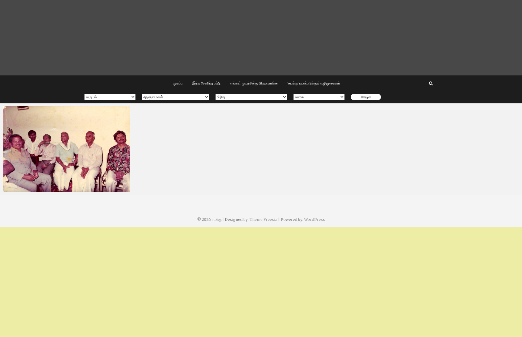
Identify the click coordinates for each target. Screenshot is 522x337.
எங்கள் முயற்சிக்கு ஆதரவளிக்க (254, 83)
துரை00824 (21, 189)
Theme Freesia (263, 219)
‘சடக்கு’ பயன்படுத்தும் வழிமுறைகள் (314, 83)
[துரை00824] (66, 149)
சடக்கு (216, 219)
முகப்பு (177, 83)
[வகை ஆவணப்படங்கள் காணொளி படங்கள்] (319, 97)
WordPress (314, 219)
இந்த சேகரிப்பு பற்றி (206, 83)
